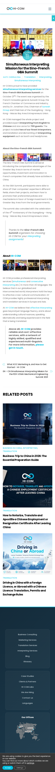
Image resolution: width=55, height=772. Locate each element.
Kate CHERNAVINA (12, 77)
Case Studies (27, 676)
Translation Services (27, 645)
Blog (27, 656)
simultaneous (19, 281)
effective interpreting (41, 307)
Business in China (12, 448)
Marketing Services (27, 640)
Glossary (27, 661)
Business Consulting (27, 634)
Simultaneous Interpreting (27, 80)
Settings (20, 768)
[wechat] (24, 625)
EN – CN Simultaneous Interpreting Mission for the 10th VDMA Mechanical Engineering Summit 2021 (25, 374)
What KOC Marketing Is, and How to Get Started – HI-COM (27, 366)
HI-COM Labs (27, 687)
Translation (30, 77)
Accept (7, 768)
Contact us (27, 697)
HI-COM (10, 307)
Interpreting (45, 77)
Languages (27, 703)
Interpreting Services (27, 650)
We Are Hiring (27, 692)
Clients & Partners (27, 681)
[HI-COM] (15, 10)
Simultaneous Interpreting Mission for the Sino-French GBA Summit (27, 68)
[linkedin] (17, 625)
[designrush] (38, 625)
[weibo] (31, 625)
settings (30, 763)
